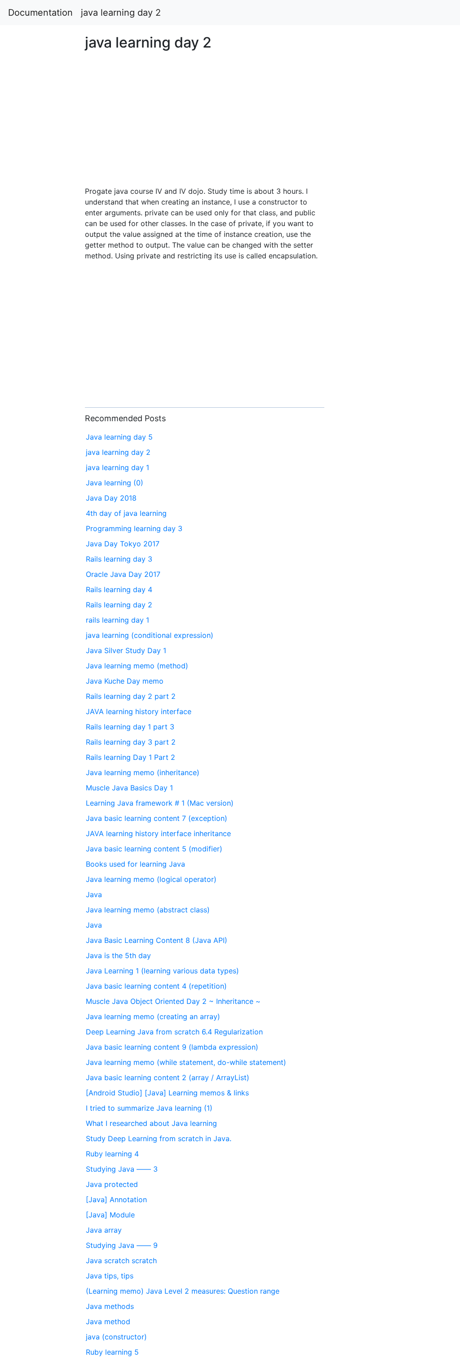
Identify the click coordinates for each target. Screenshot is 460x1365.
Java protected (112, 1184)
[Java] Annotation (116, 1199)
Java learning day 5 (119, 436)
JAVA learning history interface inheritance (158, 833)
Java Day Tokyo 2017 (122, 543)
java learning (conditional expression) (149, 635)
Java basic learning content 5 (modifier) (154, 848)
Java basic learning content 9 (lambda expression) (172, 1046)
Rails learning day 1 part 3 (130, 726)
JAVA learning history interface (138, 711)
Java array (104, 1229)
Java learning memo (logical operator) (151, 879)
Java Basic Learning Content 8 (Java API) (156, 940)
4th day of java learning (126, 513)
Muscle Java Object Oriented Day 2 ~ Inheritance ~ (173, 1001)
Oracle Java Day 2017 (123, 574)
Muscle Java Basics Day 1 (129, 787)
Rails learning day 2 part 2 (131, 696)
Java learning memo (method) (137, 665)
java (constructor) (116, 1336)
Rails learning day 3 (119, 558)
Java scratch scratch (121, 1260)
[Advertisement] (372, 407)
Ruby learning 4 (112, 1153)
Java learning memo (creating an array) (153, 1016)
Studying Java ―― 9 (122, 1245)
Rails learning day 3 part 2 (131, 741)
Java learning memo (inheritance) (142, 772)
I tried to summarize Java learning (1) (149, 1107)
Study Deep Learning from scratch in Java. (158, 1138)
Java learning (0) (114, 482)
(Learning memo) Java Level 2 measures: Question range (182, 1291)
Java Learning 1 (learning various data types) (162, 970)
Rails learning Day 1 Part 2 (130, 757)
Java (94, 894)
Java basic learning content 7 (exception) (156, 818)
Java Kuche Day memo (125, 680)
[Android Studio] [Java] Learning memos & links (167, 1092)
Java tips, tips (109, 1275)
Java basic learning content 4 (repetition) (156, 985)
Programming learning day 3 (134, 528)
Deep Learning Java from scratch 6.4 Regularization (174, 1031)
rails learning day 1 (117, 619)
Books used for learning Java (135, 863)
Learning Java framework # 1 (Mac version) (160, 802)
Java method (108, 1321)
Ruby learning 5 (112, 1352)
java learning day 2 (121, 12)
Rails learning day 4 (119, 589)
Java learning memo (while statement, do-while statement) (186, 1062)
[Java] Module (110, 1214)
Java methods (110, 1306)
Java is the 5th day (118, 955)
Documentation (40, 12)
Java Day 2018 (111, 497)
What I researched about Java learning (151, 1123)
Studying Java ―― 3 (122, 1168)
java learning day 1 (117, 467)
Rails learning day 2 (119, 604)
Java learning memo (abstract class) (148, 909)
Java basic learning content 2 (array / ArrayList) (167, 1077)
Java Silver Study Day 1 (126, 650)
